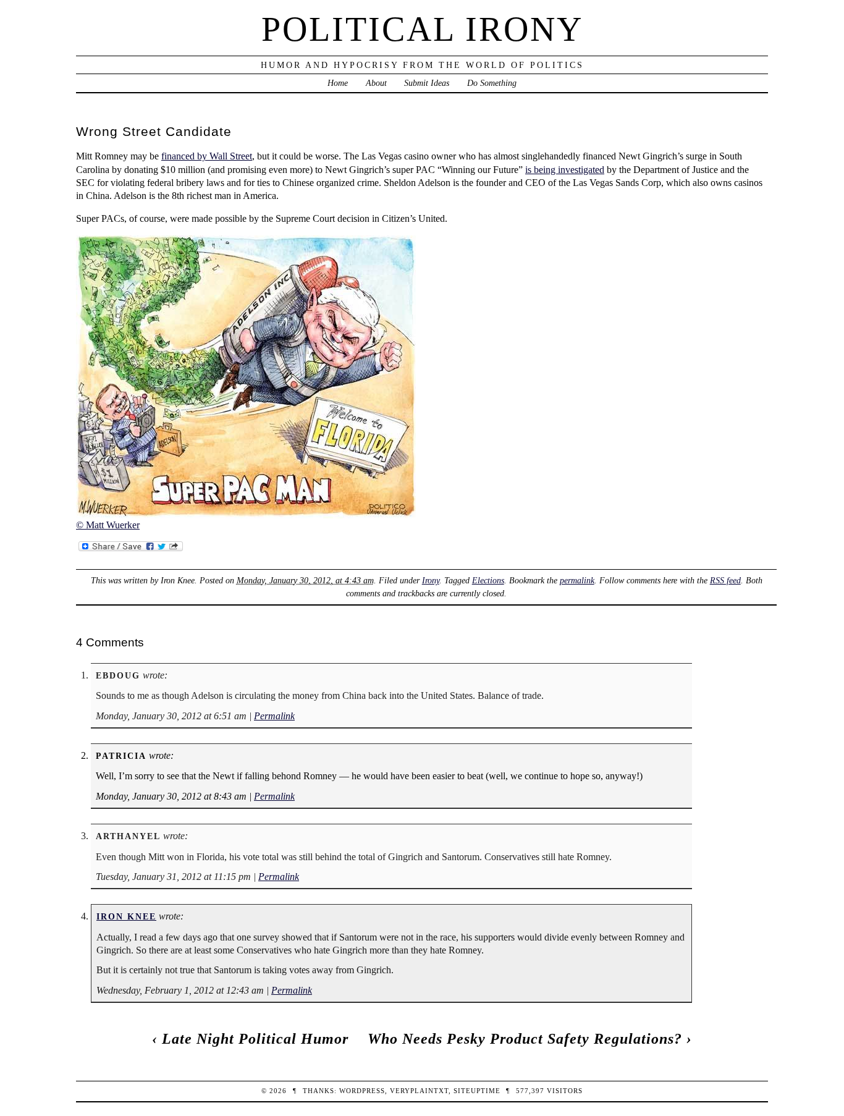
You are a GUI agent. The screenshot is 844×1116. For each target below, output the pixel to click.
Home (337, 83)
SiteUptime (477, 1090)
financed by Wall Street (206, 156)
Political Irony (422, 29)
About (376, 83)
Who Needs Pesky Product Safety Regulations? (525, 1039)
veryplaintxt (419, 1090)
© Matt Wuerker (108, 525)
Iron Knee (126, 916)
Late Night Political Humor (255, 1039)
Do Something (492, 83)
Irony (430, 580)
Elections (488, 580)
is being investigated (564, 169)
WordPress (362, 1090)
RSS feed (725, 580)
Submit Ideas (426, 83)
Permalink (274, 716)
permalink (577, 580)
